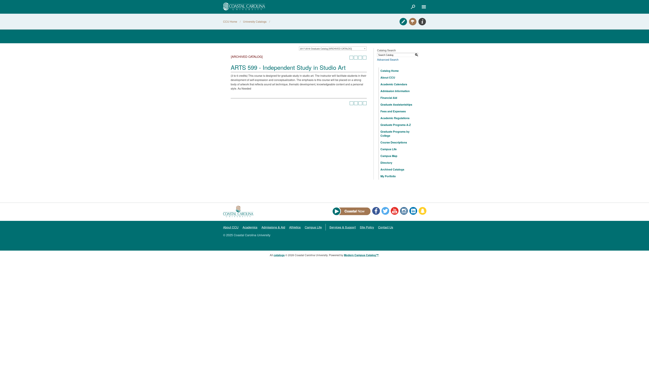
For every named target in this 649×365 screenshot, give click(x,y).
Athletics (295, 227)
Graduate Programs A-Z (395, 125)
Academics (250, 227)
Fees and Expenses (393, 111)
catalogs (279, 255)
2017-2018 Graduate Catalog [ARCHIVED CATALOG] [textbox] (326, 48)
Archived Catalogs (392, 169)
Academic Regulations (395, 118)
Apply (403, 21)
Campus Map (388, 156)
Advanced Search (388, 60)
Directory (386, 163)
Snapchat (422, 211)
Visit (413, 21)
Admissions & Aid (273, 227)
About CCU (387, 77)
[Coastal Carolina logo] (244, 6)
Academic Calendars (393, 84)
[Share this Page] (356, 57)
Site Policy (367, 227)
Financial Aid (388, 98)
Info (422, 21)
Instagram (404, 211)
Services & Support (342, 227)
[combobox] (333, 48)
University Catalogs (255, 21)
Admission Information (395, 91)
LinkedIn (413, 211)
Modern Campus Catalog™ (361, 255)
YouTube (394, 211)
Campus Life (388, 149)
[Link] (413, 7)
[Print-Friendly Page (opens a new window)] (360, 57)
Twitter (385, 211)
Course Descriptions (393, 142)
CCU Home (230, 21)
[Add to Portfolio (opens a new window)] (351, 57)
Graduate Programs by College (395, 134)
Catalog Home (389, 71)
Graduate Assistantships (396, 104)
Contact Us (385, 227)
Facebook (376, 211)
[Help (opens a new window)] (364, 57)
